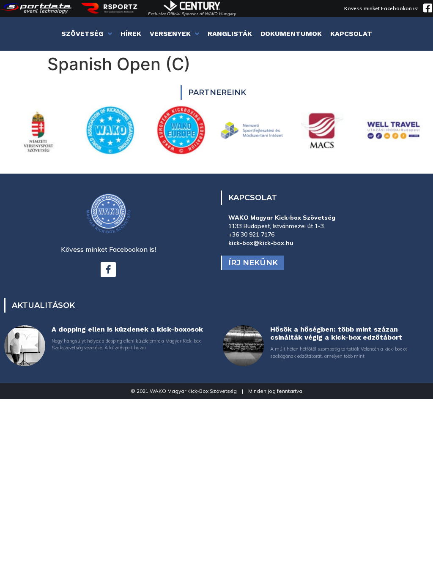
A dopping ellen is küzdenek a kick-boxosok (127, 329)
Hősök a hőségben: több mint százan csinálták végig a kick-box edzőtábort (336, 333)
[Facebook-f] (108, 269)
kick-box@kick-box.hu (260, 243)
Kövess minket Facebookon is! (381, 8)
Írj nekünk (253, 262)
